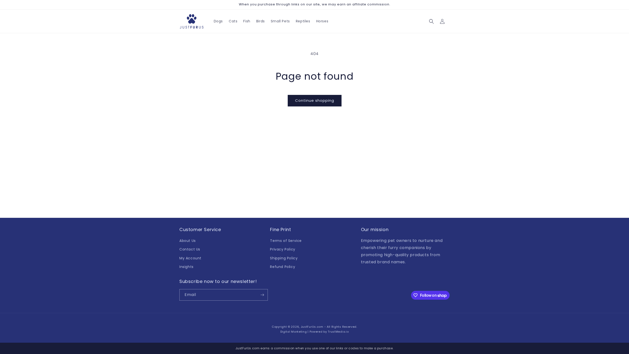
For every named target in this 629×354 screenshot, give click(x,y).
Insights (186, 266)
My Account (190, 258)
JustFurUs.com (312, 327)
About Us (187, 240)
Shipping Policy (284, 258)
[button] (431, 21)
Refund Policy (282, 266)
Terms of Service (286, 240)
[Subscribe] (262, 295)
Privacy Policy (282, 249)
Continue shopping (314, 100)
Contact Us (189, 249)
